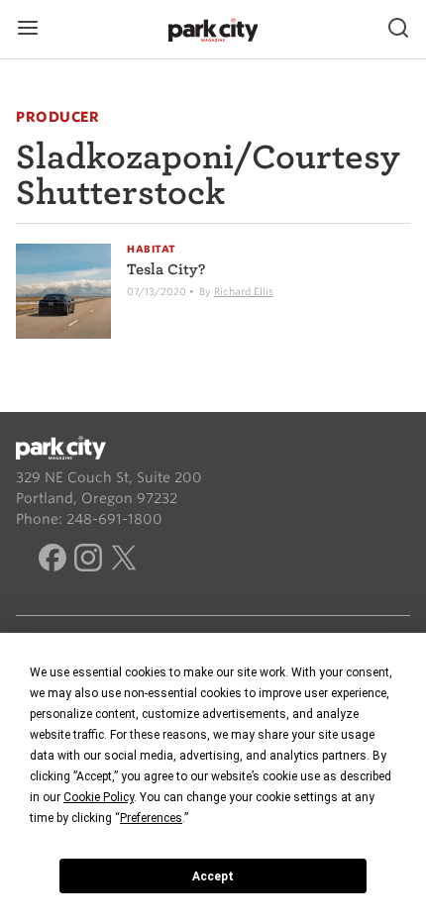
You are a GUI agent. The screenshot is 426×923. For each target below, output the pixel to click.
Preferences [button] (151, 818)
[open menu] (27, 29)
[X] (124, 560)
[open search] (398, 29)
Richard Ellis (243, 291)
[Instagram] (88, 560)
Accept (213, 876)
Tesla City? (166, 269)
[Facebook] (52, 560)
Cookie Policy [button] (98, 797)
